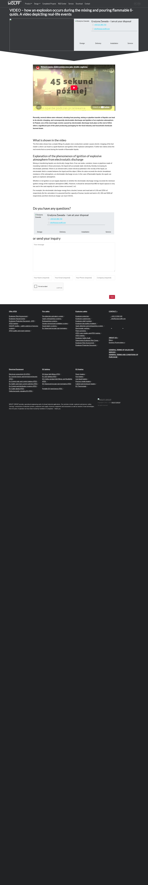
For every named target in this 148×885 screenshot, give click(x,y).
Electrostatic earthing (83, 328)
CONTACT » (113, 311)
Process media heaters (83, 381)
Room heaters (80, 374)
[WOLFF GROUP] (104, 400)
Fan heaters (79, 376)
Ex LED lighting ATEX (49, 376)
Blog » (111, 340)
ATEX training (13, 323)
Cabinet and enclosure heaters (86, 384)
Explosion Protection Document (86, 345)
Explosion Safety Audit (83, 338)
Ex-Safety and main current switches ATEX (23, 384)
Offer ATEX (13, 311)
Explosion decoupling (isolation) (86, 323)
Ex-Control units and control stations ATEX (23, 381)
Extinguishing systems (49, 321)
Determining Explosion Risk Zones (87, 340)
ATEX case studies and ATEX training (88, 333)
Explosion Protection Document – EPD (21, 321)
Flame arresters (81, 331)
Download (79, 3)
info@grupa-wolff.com (102, 29)
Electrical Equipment (16, 369)
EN (139, 4)
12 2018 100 (116, 316)
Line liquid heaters (81, 379)
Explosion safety (81, 311)
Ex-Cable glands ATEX (16, 389)
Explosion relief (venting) (84, 321)
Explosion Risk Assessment (18, 316)
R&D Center (62, 3)
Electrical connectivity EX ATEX (19, 374)
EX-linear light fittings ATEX (51, 374)
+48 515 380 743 (100, 25)
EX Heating (79, 369)
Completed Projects (49, 3)
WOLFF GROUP (116, 402)
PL (135, 4)
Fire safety (46, 311)
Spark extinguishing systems (52, 319)
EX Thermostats (81, 386)
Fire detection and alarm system (52, 316)
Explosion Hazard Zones (17, 319)
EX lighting (46, 369)
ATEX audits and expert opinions (19, 331)
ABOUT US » (113, 338)
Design (36, 3)
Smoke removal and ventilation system (55, 323)
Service (71, 3)
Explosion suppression (83, 319)
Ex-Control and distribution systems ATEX (23, 386)
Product (28, 3)
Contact (87, 3)
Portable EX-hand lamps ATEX (52, 389)
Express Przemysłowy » (117, 342)
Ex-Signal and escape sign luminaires (54, 328)
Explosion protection (82, 316)
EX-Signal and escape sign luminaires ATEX (56, 384)
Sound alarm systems (49, 326)
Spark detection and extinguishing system (89, 326)
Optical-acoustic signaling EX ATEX (21, 391)
